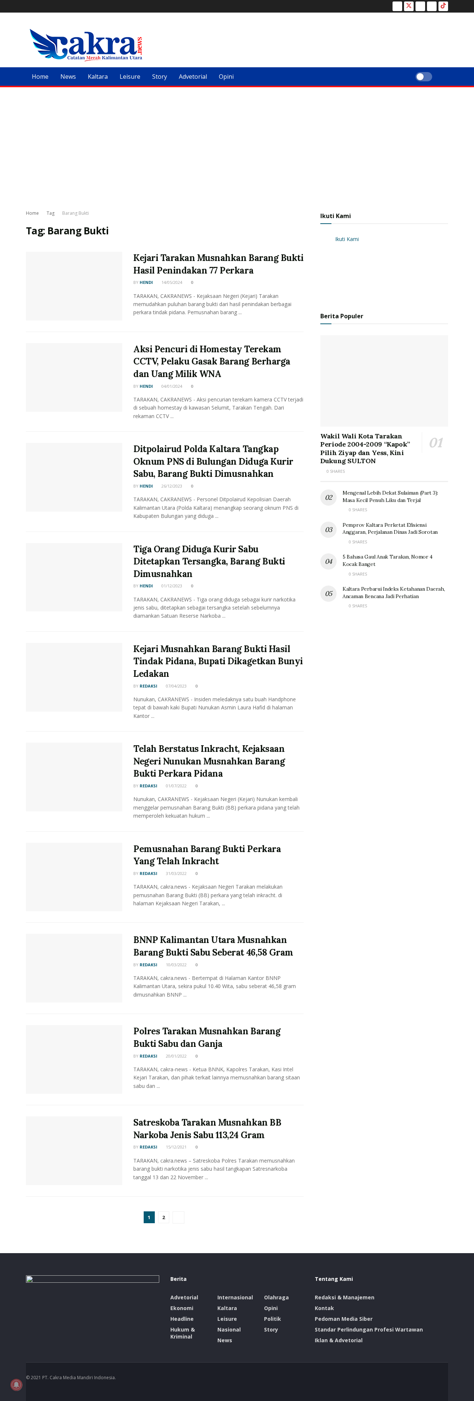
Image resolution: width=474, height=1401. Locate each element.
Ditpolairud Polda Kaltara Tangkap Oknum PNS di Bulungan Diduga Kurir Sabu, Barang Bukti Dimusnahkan (213, 461)
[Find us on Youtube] (432, 6)
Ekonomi (181, 1308)
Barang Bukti (75, 213)
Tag (50, 213)
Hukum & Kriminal (182, 1333)
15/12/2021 (176, 1147)
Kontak (324, 1308)
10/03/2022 (176, 964)
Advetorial (193, 76)
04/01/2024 (171, 386)
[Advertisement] (237, 142)
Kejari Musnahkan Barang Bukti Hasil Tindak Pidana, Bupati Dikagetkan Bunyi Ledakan (218, 661)
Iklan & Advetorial (339, 1340)
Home (40, 76)
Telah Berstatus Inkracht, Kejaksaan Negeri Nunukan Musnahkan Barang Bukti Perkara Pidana (209, 761)
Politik (272, 1318)
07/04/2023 (176, 686)
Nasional (229, 1329)
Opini (226, 76)
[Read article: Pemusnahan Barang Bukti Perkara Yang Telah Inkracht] (74, 877)
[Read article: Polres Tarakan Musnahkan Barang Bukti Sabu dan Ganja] (74, 1059)
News (68, 76)
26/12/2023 (171, 486)
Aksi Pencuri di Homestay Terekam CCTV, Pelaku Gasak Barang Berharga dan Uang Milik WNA (211, 361)
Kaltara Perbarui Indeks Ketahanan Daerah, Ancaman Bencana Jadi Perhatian (394, 593)
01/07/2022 (176, 785)
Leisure (130, 76)
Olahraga (276, 1297)
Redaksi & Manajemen (344, 1297)
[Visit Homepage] (86, 45)
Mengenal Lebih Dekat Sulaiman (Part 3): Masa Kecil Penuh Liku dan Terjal (390, 496)
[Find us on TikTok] (443, 6)
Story (159, 76)
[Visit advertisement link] (384, 267)
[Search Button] (445, 76)
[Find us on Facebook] (397, 6)
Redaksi (148, 686)
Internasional (235, 1297)
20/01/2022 (176, 1056)
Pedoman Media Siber (344, 1318)
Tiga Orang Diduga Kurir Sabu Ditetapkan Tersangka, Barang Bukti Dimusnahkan (209, 561)
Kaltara (98, 76)
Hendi (146, 282)
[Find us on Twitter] (409, 6)
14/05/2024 (171, 282)
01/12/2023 (171, 585)
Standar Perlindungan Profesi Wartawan (369, 1329)
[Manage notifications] (16, 1385)
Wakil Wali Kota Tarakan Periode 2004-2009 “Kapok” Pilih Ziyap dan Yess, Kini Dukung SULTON (365, 448)
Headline (182, 1318)
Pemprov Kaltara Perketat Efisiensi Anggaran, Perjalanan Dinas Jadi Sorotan (390, 529)
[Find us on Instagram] (420, 6)
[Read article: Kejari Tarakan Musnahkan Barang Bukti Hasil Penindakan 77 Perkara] (74, 286)
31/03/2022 (176, 873)
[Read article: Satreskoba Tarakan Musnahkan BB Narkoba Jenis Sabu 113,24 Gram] (74, 1150)
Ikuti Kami (335, 216)
